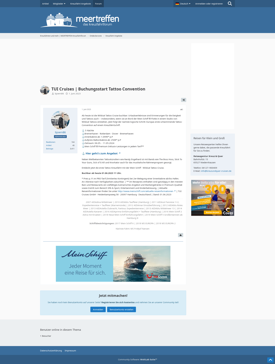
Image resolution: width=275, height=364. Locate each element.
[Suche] (230, 3)
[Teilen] (183, 100)
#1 (181, 109)
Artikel (48, 145)
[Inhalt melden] (180, 235)
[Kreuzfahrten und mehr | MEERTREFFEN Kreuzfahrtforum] (137, 20)
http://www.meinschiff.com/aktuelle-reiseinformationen (145, 191)
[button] (183, 3)
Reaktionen (50, 142)
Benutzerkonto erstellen (121, 309)
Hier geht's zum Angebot (102, 153)
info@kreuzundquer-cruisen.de (216, 170)
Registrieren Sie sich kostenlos (117, 302)
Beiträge (49, 148)
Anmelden (98, 309)
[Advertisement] (113, 63)
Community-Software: (137, 359)
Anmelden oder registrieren (209, 3)
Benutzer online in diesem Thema (60, 329)
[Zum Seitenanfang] (270, 360)
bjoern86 (59, 93)
